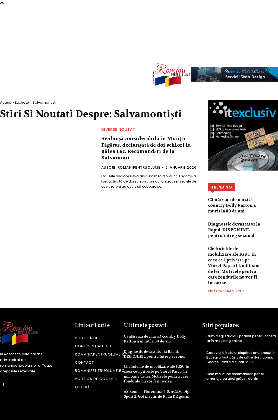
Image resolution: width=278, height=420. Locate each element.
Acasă (5, 102)
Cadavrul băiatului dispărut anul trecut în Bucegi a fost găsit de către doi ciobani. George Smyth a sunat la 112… (241, 357)
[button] (271, 51)
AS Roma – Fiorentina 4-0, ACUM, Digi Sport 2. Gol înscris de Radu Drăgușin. (157, 394)
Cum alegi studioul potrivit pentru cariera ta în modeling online (241, 338)
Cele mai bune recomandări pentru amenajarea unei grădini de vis (236, 376)
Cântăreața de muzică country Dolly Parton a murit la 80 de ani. (232, 205)
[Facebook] (3, 384)
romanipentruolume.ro (20, 365)
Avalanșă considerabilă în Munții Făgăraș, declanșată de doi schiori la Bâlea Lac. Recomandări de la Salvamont (146, 148)
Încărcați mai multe (225, 291)
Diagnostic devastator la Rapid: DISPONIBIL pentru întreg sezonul (234, 229)
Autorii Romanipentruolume (130, 167)
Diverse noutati (119, 129)
